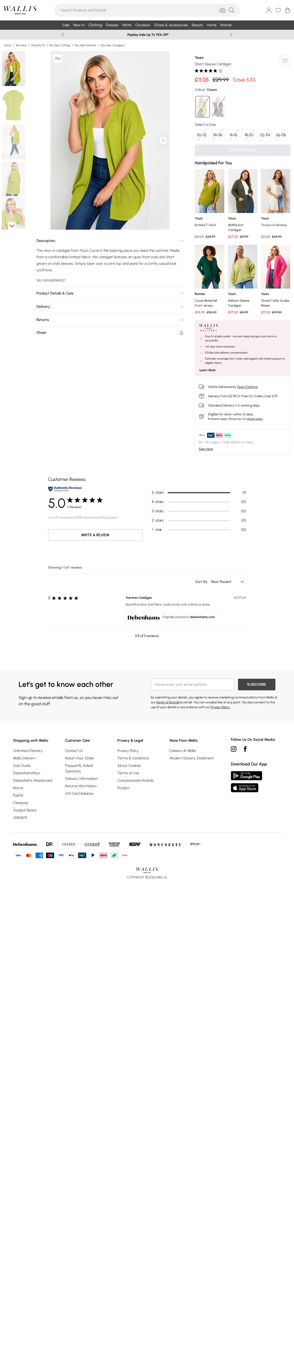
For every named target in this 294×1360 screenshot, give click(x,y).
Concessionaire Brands (135, 780)
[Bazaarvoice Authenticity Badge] (65, 488)
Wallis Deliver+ (24, 758)
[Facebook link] (245, 749)
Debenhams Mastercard (32, 780)
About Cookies (129, 765)
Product (123, 788)
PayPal (18, 795)
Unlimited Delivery (28, 750)
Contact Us (74, 750)
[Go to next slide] (163, 140)
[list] (109, 140)
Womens (21, 45)
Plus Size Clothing (59, 45)
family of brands (167, 702)
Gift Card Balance (79, 793)
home (7, 45)
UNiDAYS (20, 817)
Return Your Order (79, 758)
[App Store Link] (246, 781)
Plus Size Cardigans (113, 45)
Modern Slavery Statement (191, 758)
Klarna (18, 788)
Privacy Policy (128, 750)
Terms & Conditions (133, 758)
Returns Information (80, 786)
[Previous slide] (63, 34)
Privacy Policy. (220, 707)
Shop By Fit (38, 45)
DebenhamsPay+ (26, 773)
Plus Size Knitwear (85, 45)
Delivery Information (81, 778)
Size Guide (22, 765)
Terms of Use (128, 773)
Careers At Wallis (182, 750)
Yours (199, 57)
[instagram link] (233, 749)
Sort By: (202, 581)
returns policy (255, 418)
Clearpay (20, 803)
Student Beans (24, 810)
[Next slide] (231, 34)
